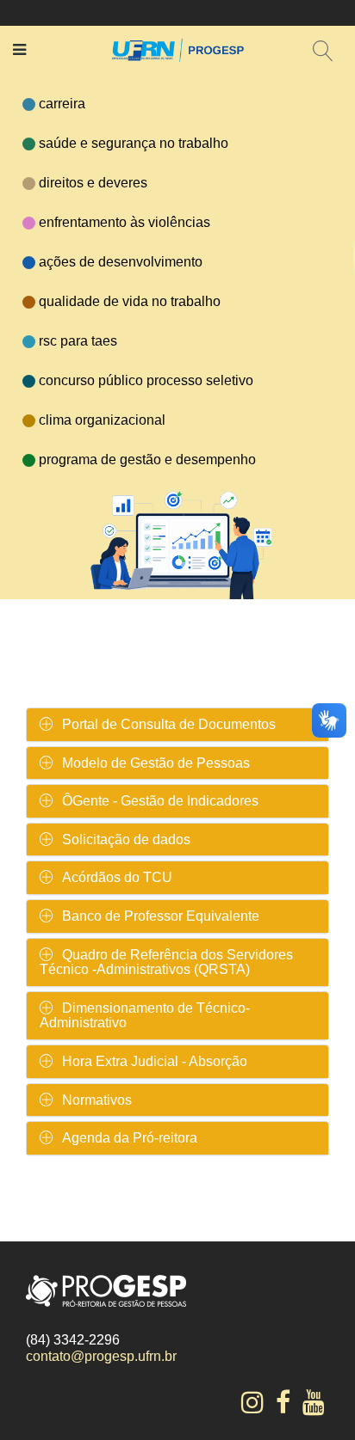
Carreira (62, 103)
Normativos (97, 1100)
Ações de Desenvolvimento (120, 261)
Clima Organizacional (102, 420)
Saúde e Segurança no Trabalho (133, 143)
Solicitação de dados (126, 839)
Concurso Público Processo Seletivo (146, 380)
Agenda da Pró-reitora (129, 1138)
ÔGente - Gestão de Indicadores (160, 801)
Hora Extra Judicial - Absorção (154, 1061)
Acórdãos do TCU (117, 877)
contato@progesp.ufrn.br (101, 1356)
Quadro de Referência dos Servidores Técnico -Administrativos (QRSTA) (166, 962)
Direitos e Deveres (93, 182)
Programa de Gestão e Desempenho (147, 459)
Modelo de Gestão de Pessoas (156, 763)
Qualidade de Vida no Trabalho (130, 301)
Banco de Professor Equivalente (160, 916)
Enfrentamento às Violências (124, 222)
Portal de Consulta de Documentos (169, 724)
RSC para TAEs (78, 341)
